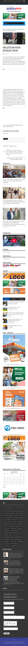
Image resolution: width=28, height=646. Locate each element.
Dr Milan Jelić (6, 513)
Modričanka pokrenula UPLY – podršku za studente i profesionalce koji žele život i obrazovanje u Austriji (16, 555)
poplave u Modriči (14, 530)
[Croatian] (4, 265)
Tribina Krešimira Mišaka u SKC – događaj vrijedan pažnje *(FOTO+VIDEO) (15, 321)
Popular (6, 299)
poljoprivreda (7, 530)
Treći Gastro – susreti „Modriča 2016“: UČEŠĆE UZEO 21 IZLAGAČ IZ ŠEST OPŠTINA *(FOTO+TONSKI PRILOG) (15, 152)
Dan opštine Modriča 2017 (9, 508)
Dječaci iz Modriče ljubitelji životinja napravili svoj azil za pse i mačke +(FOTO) (16, 314)
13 (13, 479)
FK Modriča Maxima (8, 515)
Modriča (11, 146)
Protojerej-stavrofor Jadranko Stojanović (12, 532)
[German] (11, 265)
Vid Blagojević (7, 543)
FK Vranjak (15, 515)
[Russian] (17, 265)
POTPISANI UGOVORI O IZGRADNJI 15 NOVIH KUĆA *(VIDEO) (16, 302)
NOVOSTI (10, 29)
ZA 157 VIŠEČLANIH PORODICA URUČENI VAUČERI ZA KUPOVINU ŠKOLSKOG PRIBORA (14, 181)
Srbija (11, 541)
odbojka (17, 526)
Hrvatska (16, 517)
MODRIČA (10, 53)
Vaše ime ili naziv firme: (9, 601)
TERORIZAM (20, 541)
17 (4, 481)
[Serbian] (19, 265)
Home (5, 29)
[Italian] (14, 265)
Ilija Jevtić (21, 517)
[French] (9, 265)
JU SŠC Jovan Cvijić (7, 521)
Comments (21, 299)
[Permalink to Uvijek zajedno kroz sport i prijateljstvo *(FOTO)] (5, 310)
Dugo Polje (13, 513)
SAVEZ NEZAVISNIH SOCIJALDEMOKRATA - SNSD (13, 537)
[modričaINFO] (14, 11)
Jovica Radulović (14, 519)
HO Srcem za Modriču (8, 517)
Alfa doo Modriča (7, 506)
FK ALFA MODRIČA (20, 513)
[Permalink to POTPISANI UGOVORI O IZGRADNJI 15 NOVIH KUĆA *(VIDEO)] (5, 305)
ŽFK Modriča (13, 545)
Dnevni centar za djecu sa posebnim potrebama (13, 511)
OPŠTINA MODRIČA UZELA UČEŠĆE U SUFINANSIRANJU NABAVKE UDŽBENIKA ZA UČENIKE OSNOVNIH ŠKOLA (14, 202)
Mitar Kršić (14, 524)
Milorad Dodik (20, 521)
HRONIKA (15, 29)
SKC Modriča (6, 539)
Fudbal (20, 515)
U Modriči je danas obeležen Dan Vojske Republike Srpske (14, 158)
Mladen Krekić (20, 524)
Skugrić (11, 539)
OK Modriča (6, 528)
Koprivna (14, 521)
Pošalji (6, 633)
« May (4, 487)
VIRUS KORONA (14, 543)
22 (20, 481)
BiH (13, 506)
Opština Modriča (13, 528)
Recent (14, 299)
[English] (6, 265)
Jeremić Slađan (7, 519)
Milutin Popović (7, 524)
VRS (15, 146)
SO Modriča (6, 541)
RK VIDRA (6, 534)
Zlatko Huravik (7, 545)
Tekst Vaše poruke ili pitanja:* (10, 615)
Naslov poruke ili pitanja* (9, 610)
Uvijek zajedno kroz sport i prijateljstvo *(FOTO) (14, 308)
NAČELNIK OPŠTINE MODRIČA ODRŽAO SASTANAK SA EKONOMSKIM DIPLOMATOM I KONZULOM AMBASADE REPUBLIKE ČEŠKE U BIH (14, 223)
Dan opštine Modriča (19, 506)
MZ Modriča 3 (11, 526)
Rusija (10, 534)
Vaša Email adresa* (8, 606)
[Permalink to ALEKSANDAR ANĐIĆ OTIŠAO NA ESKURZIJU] (5, 329)
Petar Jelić (20, 528)
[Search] (24, 1)
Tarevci (15, 541)
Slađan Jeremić (18, 539)
